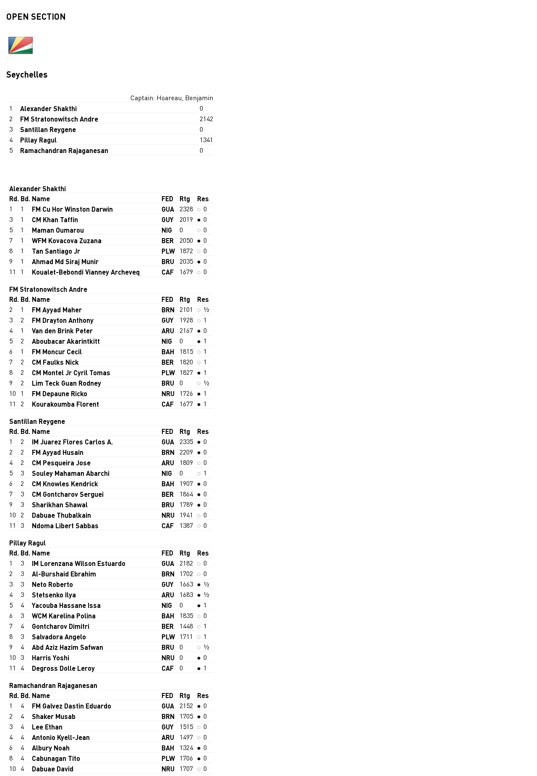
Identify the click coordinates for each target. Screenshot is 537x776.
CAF (168, 272)
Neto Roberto (52, 584)
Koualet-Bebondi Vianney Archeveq (86, 272)
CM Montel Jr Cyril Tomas (71, 372)
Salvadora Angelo (59, 637)
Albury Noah (51, 748)
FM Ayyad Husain (57, 452)
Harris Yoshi (50, 658)
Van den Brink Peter (62, 331)
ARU (168, 331)
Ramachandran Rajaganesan (64, 150)
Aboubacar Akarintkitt (66, 341)
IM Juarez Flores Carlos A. (72, 442)
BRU (168, 261)
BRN (168, 310)
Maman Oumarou (58, 230)
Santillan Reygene (48, 129)
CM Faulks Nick (55, 362)
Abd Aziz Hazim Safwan (67, 647)
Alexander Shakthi (48, 108)
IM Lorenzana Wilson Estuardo (78, 563)
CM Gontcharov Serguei (68, 494)
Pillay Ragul (38, 140)
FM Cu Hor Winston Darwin (72, 209)
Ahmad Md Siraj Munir (65, 261)
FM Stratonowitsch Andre (59, 119)
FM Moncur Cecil (57, 352)
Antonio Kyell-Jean (61, 737)
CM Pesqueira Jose (61, 463)
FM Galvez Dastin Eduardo (71, 706)
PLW (168, 251)
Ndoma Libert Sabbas (65, 525)
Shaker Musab (54, 716)
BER (168, 240)
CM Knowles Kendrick (65, 484)
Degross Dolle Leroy (63, 668)
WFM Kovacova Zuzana (67, 240)
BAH (168, 352)
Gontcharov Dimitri (60, 626)
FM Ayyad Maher (57, 310)
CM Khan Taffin (55, 219)
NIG (167, 230)
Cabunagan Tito (56, 758)
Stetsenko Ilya (54, 595)
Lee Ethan (47, 727)
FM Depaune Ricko (59, 393)
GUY (168, 219)
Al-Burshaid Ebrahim (64, 574)
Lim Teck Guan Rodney (66, 383)
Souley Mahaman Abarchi (70, 473)
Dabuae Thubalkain (61, 515)
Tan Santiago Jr (56, 251)
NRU (168, 393)
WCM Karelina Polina (64, 616)
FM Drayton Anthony (63, 320)
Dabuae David (52, 769)
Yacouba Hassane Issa (66, 605)
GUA (168, 209)
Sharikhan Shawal (60, 505)
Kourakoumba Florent (65, 404)
